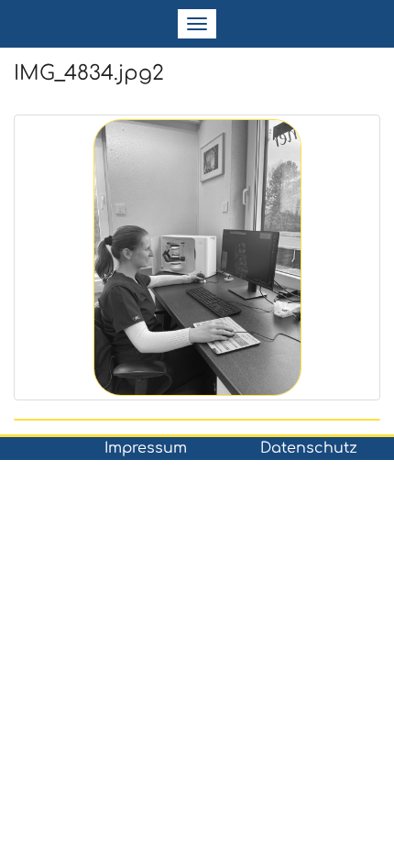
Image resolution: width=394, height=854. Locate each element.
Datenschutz (308, 448)
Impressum (145, 448)
